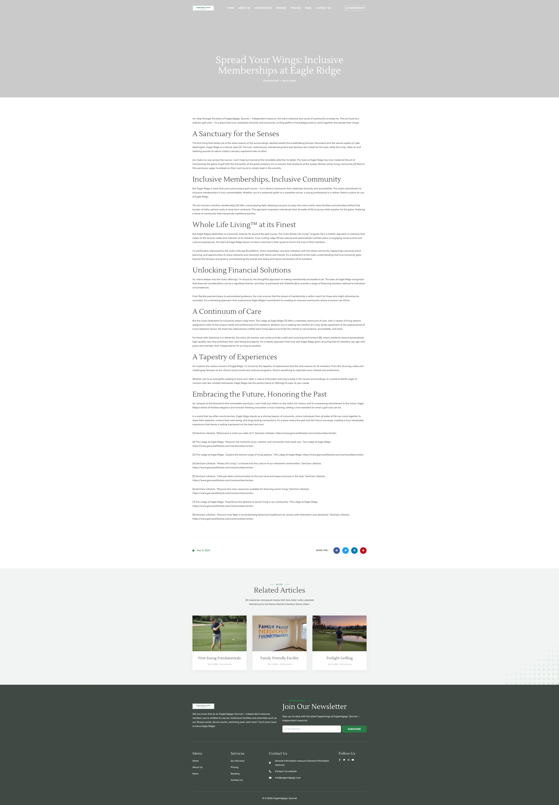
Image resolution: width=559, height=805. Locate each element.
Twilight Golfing (339, 658)
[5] (247, 250)
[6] (295, 283)
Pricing (295, 8)
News (308, 8)
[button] (336, 550)
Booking (281, 8)
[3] (237, 205)
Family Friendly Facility (279, 658)
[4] (321, 234)
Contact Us (323, 8)
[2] (354, 164)
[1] (240, 147)
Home (230, 8)
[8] (320, 337)
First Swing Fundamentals (219, 658)
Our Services (263, 8)
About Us (244, 8)
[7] (285, 320)
